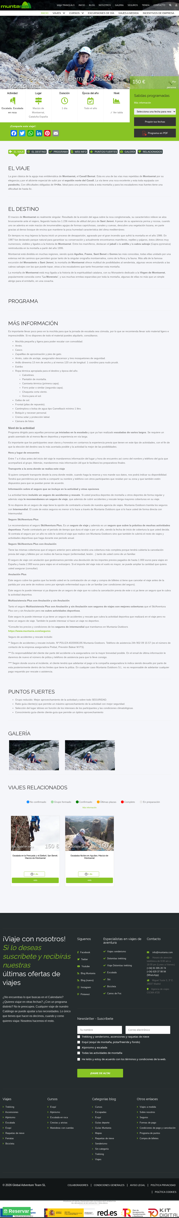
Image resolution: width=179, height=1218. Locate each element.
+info (35, 880)
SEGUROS (133, 5)
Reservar (19, 1211)
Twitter (84, 959)
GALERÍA (130, 151)
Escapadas (100, 1112)
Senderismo (101, 1143)
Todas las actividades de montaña (102, 1053)
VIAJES (57, 13)
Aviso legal (137, 1185)
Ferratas (9, 1138)
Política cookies (165, 1192)
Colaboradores (78, 1185)
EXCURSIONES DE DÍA (101, 13)
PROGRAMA (61, 151)
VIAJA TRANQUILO (66, 5)
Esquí (8, 1128)
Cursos (98, 1107)
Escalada (7, 108)
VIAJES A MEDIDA (128, 13)
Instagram (86, 987)
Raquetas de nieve (14, 1133)
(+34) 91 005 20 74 (156, 968)
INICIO (82, 5)
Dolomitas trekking (116, 958)
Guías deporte (102, 1122)
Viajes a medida (148, 1107)
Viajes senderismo (116, 951)
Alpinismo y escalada (94, 1047)
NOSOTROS (105, 5)
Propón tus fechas (155, 121)
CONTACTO (159, 5)
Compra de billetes (149, 1138)
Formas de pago (148, 1122)
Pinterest (85, 994)
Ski (108, 979)
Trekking (9, 1107)
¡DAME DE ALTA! (100, 1073)
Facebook (85, 952)
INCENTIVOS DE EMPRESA (158, 13)
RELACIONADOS (152, 151)
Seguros (144, 1117)
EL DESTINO (39, 151)
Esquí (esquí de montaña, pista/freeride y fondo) (111, 1042)
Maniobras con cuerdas (62, 1128)
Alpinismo (10, 1117)
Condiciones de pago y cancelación (158, 1128)
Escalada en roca (59, 1117)
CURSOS (74, 13)
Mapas (98, 1133)
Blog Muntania (88, 973)
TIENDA (145, 5)
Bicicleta (111, 986)
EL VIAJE (19, 151)
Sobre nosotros (147, 1112)
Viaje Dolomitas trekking (119, 965)
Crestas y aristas (58, 1122)
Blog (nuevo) (87, 980)
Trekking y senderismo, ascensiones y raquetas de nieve (115, 1036)
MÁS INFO (81, 151)
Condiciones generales (109, 1185)
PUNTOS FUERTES (106, 151)
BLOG (92, 5)
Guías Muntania (103, 1128)
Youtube (85, 966)
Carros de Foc (114, 993)
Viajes (98, 1159)
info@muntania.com (162, 952)
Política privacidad (163, 1185)
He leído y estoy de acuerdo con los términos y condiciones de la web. (124, 1059)
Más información (142, 102)
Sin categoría (102, 1149)
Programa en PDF (157, 133)
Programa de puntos (150, 1133)
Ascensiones (11, 1112)
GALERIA (119, 5)
